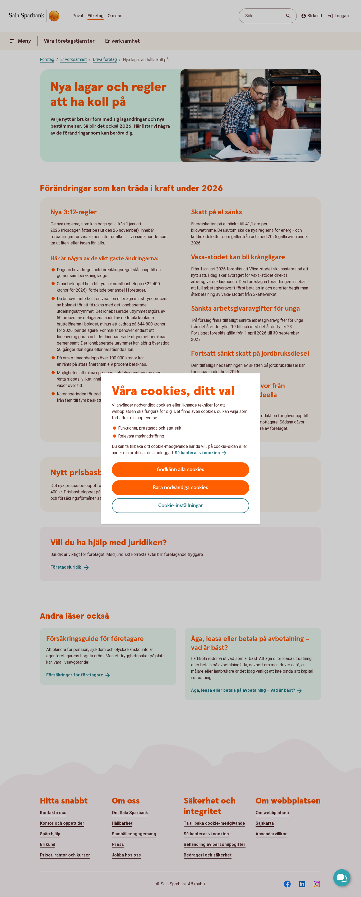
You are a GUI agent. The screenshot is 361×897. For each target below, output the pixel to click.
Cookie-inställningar (180, 505)
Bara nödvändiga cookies (180, 487)
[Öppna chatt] (341, 877)
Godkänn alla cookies (180, 469)
